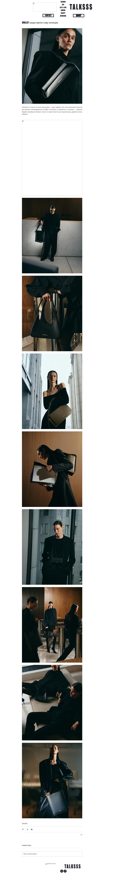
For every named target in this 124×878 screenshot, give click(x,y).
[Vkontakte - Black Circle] (61, 871)
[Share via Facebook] (23, 829)
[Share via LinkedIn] (32, 829)
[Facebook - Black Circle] (65, 871)
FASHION (24, 823)
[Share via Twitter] (27, 829)
